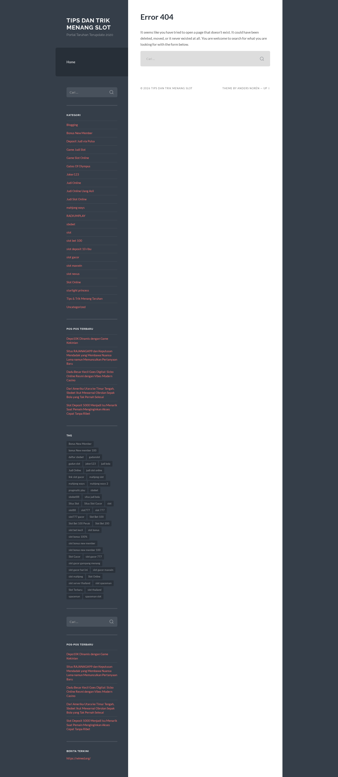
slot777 (85, 510)
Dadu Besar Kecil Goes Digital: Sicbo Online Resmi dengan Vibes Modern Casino (90, 376)
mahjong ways (76, 207)
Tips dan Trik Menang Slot (89, 24)
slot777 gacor (76, 516)
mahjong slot (96, 476)
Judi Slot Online (77, 199)
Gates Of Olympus (78, 166)
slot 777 (100, 510)
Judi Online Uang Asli (80, 191)
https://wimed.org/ (79, 758)
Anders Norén (248, 88)
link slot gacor (76, 476)
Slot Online (74, 282)
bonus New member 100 (82, 450)
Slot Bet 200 (102, 523)
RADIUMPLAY (76, 215)
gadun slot (74, 463)
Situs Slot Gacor (93, 503)
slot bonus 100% (78, 536)
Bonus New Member (80, 133)
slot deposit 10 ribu (79, 249)
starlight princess (78, 290)
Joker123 (73, 174)
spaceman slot (93, 596)
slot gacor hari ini (78, 569)
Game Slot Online (78, 157)
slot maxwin (74, 265)
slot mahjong (76, 576)
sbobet (71, 224)
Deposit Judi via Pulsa (81, 141)
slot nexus (73, 273)
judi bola (105, 463)
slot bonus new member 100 (85, 550)
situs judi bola (92, 496)
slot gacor (73, 257)
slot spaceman (103, 583)
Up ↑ (266, 88)
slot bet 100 (74, 240)
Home (71, 62)
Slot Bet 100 (97, 516)
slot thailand (94, 589)
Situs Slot (74, 503)
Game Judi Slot (76, 149)
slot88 (72, 510)
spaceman (74, 596)
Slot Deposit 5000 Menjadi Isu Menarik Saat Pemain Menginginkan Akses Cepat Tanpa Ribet (92, 409)
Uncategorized (76, 307)
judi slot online (94, 470)
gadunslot (94, 457)
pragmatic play (77, 490)
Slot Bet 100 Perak (79, 523)
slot (69, 232)
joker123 (90, 463)
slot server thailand (79, 583)
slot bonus (93, 530)
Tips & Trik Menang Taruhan (84, 298)
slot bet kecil (76, 530)
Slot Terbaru (75, 589)
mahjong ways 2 (99, 483)
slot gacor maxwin (103, 569)
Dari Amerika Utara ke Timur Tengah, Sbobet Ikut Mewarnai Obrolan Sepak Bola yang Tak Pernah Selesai (91, 393)
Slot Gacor (74, 556)
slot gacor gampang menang (84, 563)
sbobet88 (74, 496)
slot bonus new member (82, 543)
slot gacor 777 (94, 556)
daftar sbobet (76, 457)
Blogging (72, 125)
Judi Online (74, 182)
